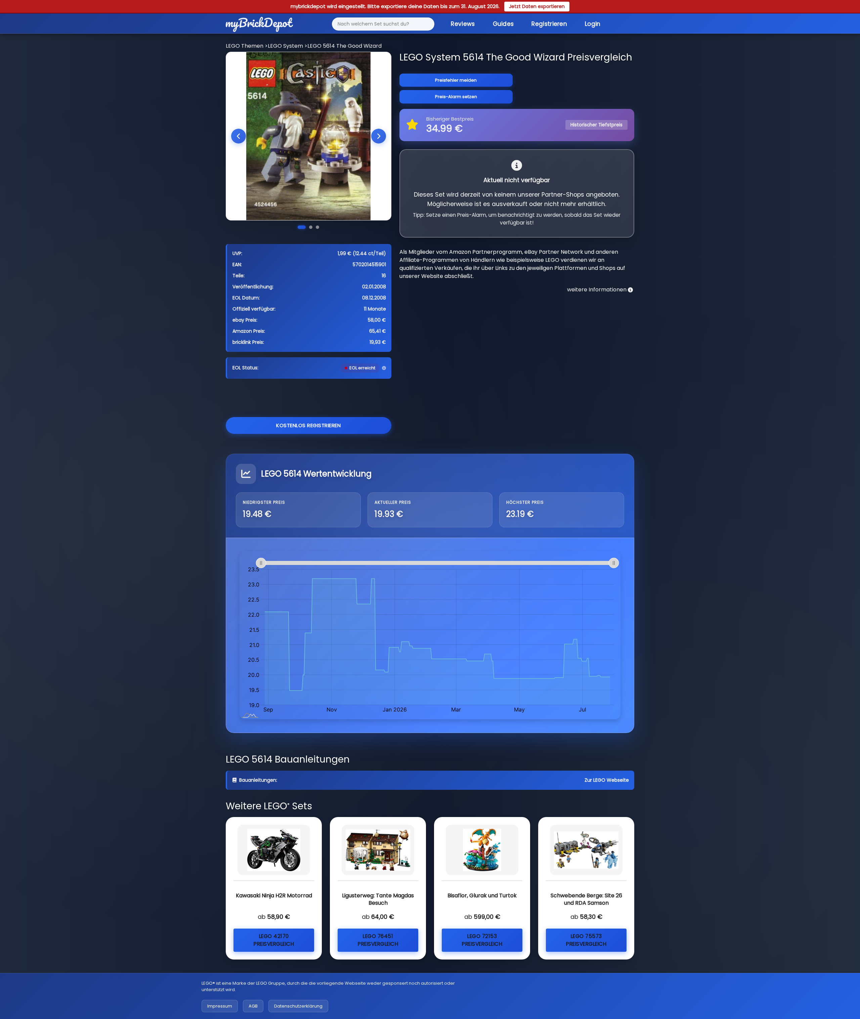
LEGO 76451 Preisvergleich (378, 940)
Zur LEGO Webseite (607, 780)
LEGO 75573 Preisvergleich (586, 940)
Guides (503, 24)
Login (593, 24)
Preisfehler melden (456, 80)
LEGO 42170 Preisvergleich (274, 940)
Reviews (463, 24)
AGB (253, 1006)
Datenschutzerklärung (298, 1006)
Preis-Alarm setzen (456, 96)
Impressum (219, 1006)
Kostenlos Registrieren (308, 425)
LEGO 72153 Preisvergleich (482, 940)
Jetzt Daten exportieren (537, 6)
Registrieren (549, 24)
